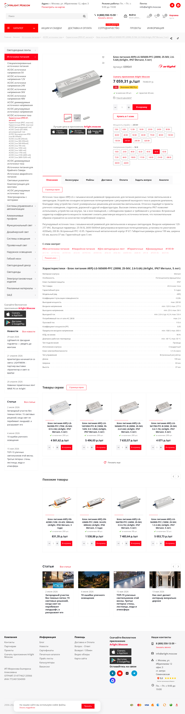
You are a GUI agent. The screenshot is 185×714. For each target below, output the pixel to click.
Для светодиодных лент (112, 248)
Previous (173, 476)
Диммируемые (155, 248)
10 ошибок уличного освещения (93, 596)
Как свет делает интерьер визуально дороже (164, 598)
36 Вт (118, 253)
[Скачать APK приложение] (95, 132)
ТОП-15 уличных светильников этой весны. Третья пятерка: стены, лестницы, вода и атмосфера (128, 602)
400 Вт (128, 253)
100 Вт (170, 248)
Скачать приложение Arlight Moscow (19, 655)
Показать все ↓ (51, 258)
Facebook (112, 680)
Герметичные (136, 248)
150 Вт (56, 253)
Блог (41, 642)
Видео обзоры (82, 654)
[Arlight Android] (77, 132)
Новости (43, 646)
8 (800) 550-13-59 (106, 15)
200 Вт (67, 253)
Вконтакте (112, 673)
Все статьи (65, 566)
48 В (138, 253)
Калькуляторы (47, 662)
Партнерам (10, 646)
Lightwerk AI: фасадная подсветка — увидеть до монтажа (19, 344)
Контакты (9, 642)
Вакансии (44, 666)
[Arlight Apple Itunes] (59, 132)
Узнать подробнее (27, 707)
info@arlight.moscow (150, 7)
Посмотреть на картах (53, 7)
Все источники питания (56, 248)
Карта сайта (81, 658)
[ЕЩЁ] (176, 28)
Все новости (28, 331)
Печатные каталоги (49, 654)
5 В (146, 253)
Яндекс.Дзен (127, 673)
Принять (88, 706)
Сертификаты (46, 650)
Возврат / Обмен (83, 650)
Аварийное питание (84, 248)
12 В (46, 253)
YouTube (120, 673)
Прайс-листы (46, 658)
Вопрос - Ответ (82, 646)
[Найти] (84, 16)
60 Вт (166, 253)
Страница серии (52, 189)
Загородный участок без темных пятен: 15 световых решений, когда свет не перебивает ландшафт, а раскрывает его (57, 604)
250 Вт (87, 253)
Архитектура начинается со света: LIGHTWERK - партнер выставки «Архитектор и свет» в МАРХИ (21, 366)
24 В (77, 253)
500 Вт (155, 253)
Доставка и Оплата (84, 642)
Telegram (134, 673)
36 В (108, 253)
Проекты (9, 650)
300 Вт (98, 253)
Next (178, 476)
